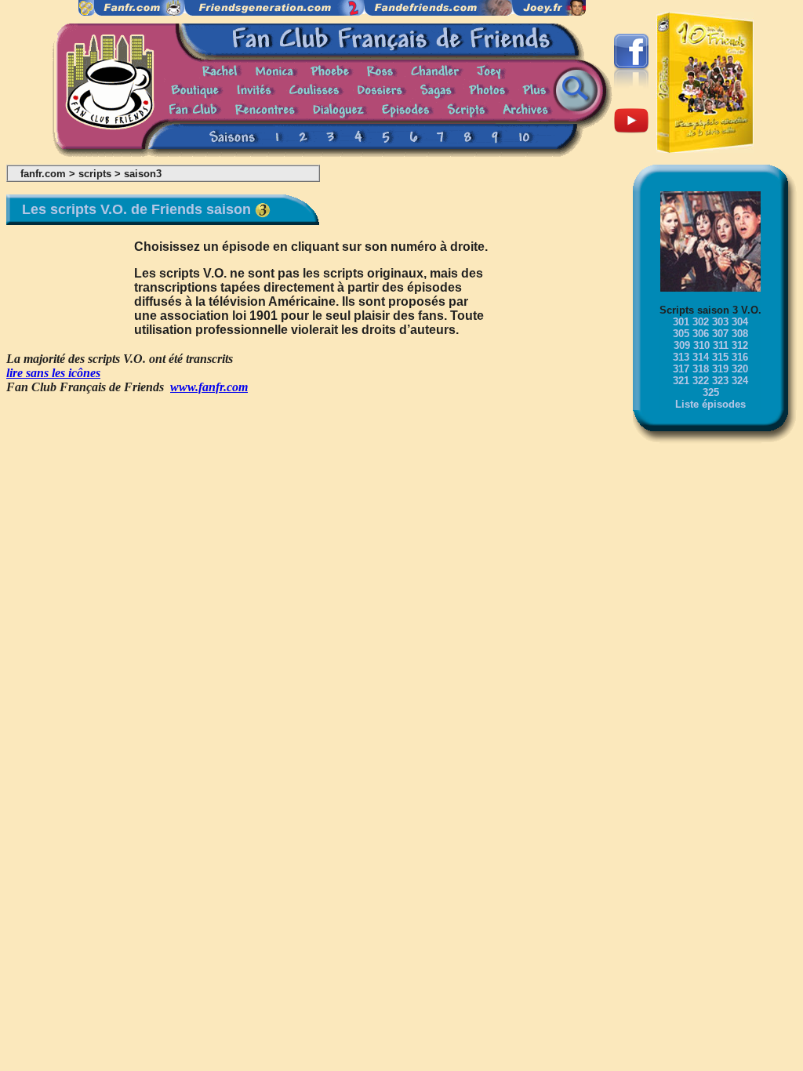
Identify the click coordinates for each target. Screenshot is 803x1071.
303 (720, 322)
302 (700, 322)
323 (720, 381)
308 (740, 333)
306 (700, 333)
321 (681, 381)
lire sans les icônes (53, 372)
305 (681, 333)
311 (721, 345)
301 (681, 322)
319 (720, 369)
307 (720, 333)
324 (740, 381)
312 (740, 345)
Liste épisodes (710, 404)
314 (700, 357)
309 (682, 345)
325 (711, 392)
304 (740, 322)
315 (720, 357)
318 (700, 369)
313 (681, 357)
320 (740, 369)
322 (700, 381)
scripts (94, 174)
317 (681, 369)
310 (701, 345)
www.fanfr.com (209, 387)
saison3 (143, 174)
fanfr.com (43, 174)
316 (740, 357)
